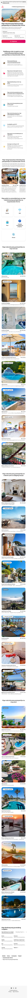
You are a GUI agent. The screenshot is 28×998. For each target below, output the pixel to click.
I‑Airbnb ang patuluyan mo (18, 6)
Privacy (10, 991)
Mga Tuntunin (16, 991)
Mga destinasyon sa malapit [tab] (8, 932)
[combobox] (13, 33)
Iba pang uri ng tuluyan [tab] (20, 932)
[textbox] (7, 37)
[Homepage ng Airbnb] (3, 7)
